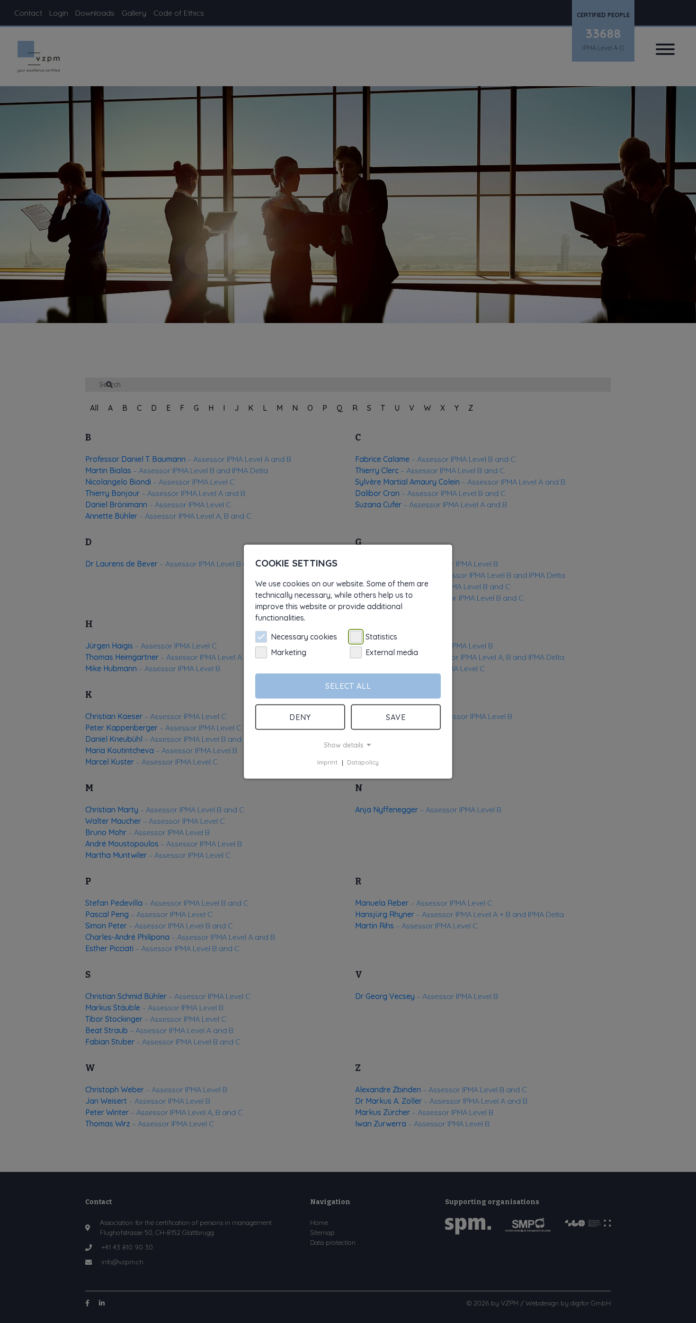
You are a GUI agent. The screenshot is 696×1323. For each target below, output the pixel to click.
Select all (348, 686)
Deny (300, 717)
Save (396, 717)
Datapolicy (363, 762)
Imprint (327, 762)
